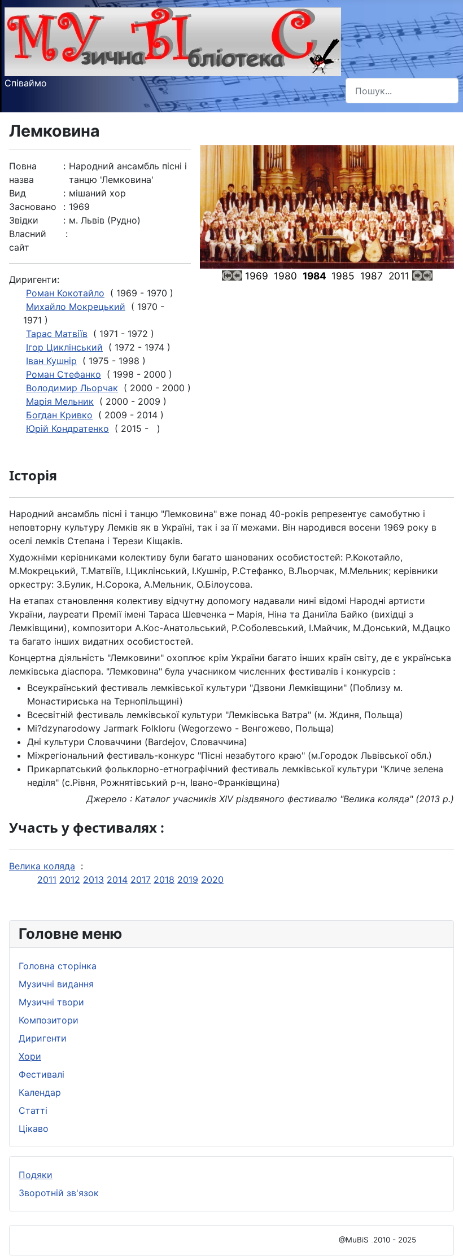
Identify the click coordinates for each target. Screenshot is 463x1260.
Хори (30, 1056)
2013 (93, 879)
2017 (140, 879)
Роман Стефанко (63, 374)
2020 (212, 879)
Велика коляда (42, 866)
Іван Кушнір (51, 360)
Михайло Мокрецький (75, 306)
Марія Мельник (60, 401)
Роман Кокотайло (65, 293)
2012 (69, 879)
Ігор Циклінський (64, 347)
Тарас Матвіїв (57, 333)
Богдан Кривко (59, 415)
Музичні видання (56, 984)
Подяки (36, 1174)
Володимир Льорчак (72, 387)
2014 (117, 879)
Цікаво (34, 1128)
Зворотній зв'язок (59, 1192)
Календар (40, 1092)
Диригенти (43, 1038)
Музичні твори (51, 1002)
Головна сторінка (58, 966)
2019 (187, 879)
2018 (164, 879)
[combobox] (402, 90)
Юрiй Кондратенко (67, 428)
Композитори (48, 1020)
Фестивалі (41, 1074)
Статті (33, 1110)
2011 (46, 879)
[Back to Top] (443, 1239)
